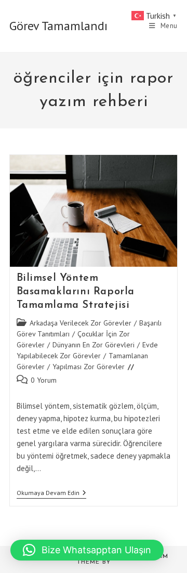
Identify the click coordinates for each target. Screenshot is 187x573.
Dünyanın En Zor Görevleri (93, 344)
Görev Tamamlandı (58, 26)
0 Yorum (44, 380)
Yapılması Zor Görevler (88, 366)
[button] (87, 550)
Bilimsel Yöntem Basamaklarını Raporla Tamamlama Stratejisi (76, 291)
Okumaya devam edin (51, 493)
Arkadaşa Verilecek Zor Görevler (80, 323)
